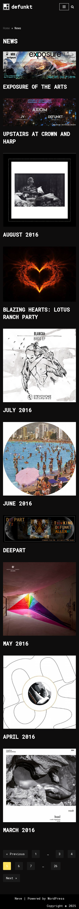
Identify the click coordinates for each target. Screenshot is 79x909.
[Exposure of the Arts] (39, 65)
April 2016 (19, 736)
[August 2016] (39, 190)
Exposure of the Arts (35, 86)
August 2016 (20, 234)
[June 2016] (39, 459)
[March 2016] (39, 785)
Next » (11, 878)
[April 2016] (39, 692)
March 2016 (19, 829)
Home (6, 28)
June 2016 (17, 503)
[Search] (72, 6)
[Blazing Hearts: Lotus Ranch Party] (39, 274)
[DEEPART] (39, 528)
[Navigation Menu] (64, 6)
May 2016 (16, 643)
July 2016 (17, 409)
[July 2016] (39, 365)
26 (56, 866)
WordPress (56, 898)
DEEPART (14, 550)
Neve (18, 898)
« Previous (15, 854)
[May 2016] (39, 599)
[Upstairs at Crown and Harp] (39, 112)
